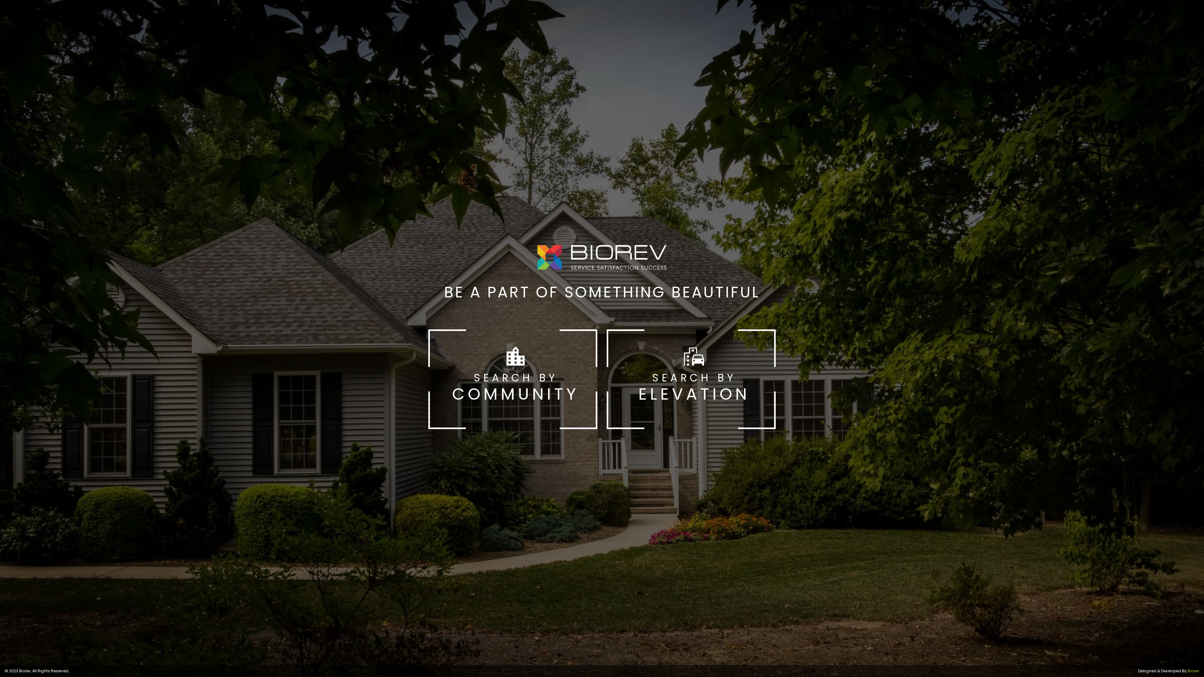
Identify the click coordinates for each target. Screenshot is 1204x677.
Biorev (1193, 671)
